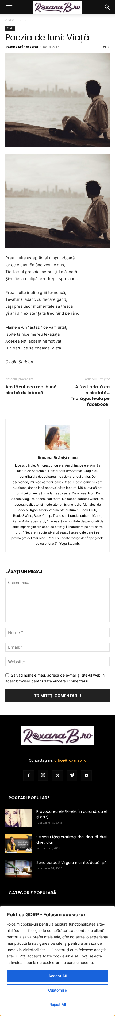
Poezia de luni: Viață (47, 37)
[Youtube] (86, 775)
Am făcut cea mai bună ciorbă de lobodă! (31, 390)
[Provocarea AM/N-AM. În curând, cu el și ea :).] (18, 818)
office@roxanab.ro (70, 760)
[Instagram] (43, 775)
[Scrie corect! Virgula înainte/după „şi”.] (18, 869)
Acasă (9, 20)
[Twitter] (57, 775)
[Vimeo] (72, 775)
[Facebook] (28, 775)
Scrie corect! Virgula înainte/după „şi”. (71, 862)
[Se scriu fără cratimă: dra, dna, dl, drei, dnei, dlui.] (18, 843)
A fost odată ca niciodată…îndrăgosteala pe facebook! (90, 395)
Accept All (57, 975)
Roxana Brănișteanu (21, 46)
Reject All (57, 1004)
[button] (9, 7)
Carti (23, 20)
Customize (57, 990)
